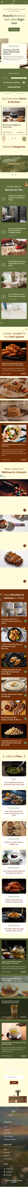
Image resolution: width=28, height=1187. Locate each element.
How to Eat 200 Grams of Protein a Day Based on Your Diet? (14, 813)
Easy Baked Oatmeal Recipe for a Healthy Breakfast (13, 381)
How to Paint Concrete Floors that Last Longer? (17, 295)
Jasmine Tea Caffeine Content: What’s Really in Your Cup (12, 962)
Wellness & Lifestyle (14, 46)
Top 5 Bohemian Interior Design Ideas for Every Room (17, 263)
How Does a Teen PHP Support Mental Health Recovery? (11, 52)
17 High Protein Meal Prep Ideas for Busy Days (13, 445)
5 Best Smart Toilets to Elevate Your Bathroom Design (16, 198)
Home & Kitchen (7, 132)
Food (5, 1127)
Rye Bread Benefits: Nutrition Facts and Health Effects (12, 571)
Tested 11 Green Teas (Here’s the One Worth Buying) (14, 1043)
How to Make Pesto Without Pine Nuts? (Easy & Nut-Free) (14, 783)
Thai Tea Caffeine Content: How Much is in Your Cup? (11, 1002)
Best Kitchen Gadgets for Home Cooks (12, 126)
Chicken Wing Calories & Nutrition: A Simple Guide (14, 901)
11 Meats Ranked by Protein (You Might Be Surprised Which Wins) (11, 672)
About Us (6, 1152)
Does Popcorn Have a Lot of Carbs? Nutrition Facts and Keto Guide (11, 743)
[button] (12, 138)
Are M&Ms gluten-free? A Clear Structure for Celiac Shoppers (13, 500)
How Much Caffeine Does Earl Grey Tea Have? (11, 979)
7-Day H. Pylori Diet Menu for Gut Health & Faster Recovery (12, 646)
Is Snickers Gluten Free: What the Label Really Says (13, 536)
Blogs (5, 1149)
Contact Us (7, 1155)
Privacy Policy (8, 1159)
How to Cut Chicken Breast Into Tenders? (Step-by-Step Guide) (13, 364)
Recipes (14, 779)
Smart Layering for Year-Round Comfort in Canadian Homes (17, 230)
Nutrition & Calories (14, 808)
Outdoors (6, 1130)
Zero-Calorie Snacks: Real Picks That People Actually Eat (14, 872)
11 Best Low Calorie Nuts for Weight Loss (14, 843)
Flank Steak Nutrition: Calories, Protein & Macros (11, 719)
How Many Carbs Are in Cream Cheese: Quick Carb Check (11, 621)
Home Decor (7, 1133)
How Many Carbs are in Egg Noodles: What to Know (14, 930)
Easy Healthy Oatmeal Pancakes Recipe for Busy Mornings (12, 404)
